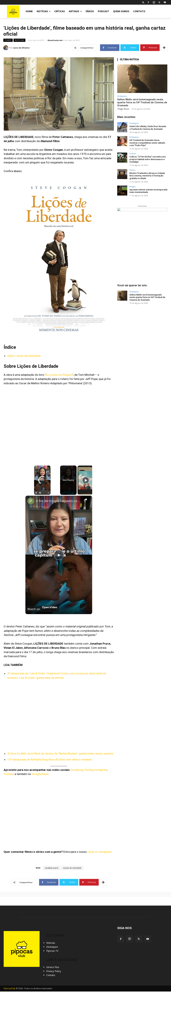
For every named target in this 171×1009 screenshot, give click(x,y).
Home (29, 11)
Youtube (9, 774)
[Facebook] (148, 2)
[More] (164, 47)
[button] (143, 2)
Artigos (74, 11)
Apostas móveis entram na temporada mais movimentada (148, 191)
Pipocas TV (52, 950)
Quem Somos (121, 11)
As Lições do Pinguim (58, 374)
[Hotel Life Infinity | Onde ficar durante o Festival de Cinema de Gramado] (122, 127)
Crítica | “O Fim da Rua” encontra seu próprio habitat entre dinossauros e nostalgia (147, 159)
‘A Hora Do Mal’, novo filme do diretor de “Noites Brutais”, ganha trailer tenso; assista (60, 753)
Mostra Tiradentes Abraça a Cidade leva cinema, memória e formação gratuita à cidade (147, 176)
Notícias (42, 11)
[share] (85, 500)
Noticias (19, 40)
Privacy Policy (53, 971)
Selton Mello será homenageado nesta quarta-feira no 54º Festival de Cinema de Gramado (142, 102)
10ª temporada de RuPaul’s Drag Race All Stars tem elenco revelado (49, 759)
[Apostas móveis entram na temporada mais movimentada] (122, 191)
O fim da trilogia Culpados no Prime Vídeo (58, 501)
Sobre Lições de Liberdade (24, 355)
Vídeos (90, 11)
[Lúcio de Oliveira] (6, 47)
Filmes (8, 40)
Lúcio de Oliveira (21, 47)
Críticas (59, 11)
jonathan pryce (51, 868)
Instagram (100, 769)
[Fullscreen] (49, 493)
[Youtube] (164, 2)
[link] (30, 501)
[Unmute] (40, 493)
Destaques (122, 96)
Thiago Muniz (123, 109)
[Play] (36, 493)
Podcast (103, 11)
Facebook (77, 769)
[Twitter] (159, 2)
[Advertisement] (142, 332)
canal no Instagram (100, 851)
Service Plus (52, 967)
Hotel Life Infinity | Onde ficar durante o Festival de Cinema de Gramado (147, 127)
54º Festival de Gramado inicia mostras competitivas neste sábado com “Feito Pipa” (147, 143)
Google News (40, 774)
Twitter (88, 769)
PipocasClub (10, 988)
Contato (139, 11)
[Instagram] (153, 2)
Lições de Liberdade (72, 868)
